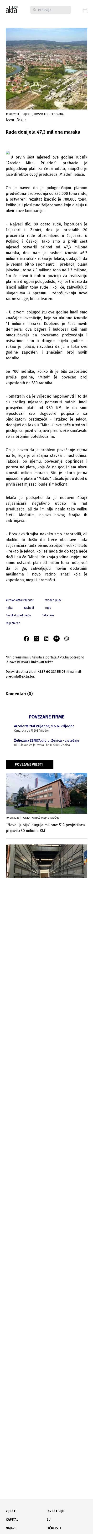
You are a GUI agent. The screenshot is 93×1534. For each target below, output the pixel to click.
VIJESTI (11, 1511)
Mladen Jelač (53, 600)
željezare (48, 615)
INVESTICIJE (55, 1511)
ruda (48, 607)
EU (48, 1520)
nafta (9, 607)
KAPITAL (12, 1520)
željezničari (13, 623)
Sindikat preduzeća (18, 615)
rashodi (29, 607)
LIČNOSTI (53, 1528)
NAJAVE (11, 1528)
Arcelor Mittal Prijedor (19, 600)
